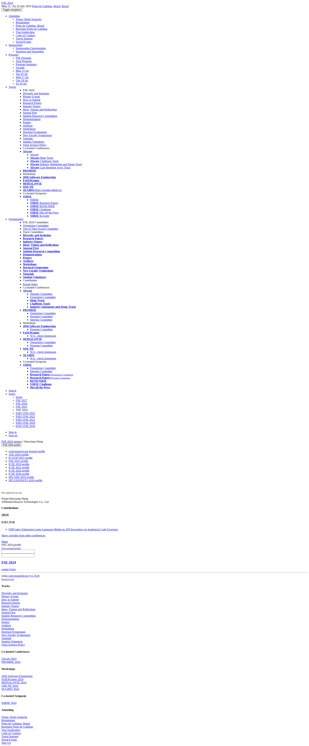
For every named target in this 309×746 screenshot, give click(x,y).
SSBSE (34, 199)
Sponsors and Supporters (30, 51)
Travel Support (24, 38)
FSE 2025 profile (18, 461)
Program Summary (26, 64)
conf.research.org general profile (27, 451)
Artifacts (28, 125)
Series (19, 397)
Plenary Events (31, 96)
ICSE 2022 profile (19, 467)
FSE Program (23, 57)
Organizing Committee (36, 225)
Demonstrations (32, 119)
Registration (22, 22)
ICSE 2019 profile (19, 464)
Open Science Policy (34, 144)
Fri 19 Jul (21, 83)
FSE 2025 (21, 406)
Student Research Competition (40, 115)
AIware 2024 (8, 658)
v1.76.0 (34, 575)
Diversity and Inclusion (36, 93)
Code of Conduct (25, 35)
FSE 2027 (21, 400)
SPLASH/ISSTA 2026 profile (25, 480)
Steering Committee (41, 293)
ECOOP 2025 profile (21, 457)
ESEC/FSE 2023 (25, 413)
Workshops (29, 128)
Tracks (12, 86)
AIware (34, 154)
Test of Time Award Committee (40, 228)
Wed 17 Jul (22, 77)
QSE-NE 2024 (9, 685)
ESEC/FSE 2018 (25, 426)
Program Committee (41, 316)
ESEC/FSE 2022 (25, 416)
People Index (30, 284)
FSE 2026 (21, 403)
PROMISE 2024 (10, 661)
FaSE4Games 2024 (12, 679)
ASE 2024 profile (19, 454)
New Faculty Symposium (37, 135)
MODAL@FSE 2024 (13, 682)
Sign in (13, 432)
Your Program (24, 61)
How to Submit (31, 99)
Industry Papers (31, 106)
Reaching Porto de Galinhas (31, 28)
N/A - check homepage (43, 335)
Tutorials (28, 138)
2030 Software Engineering (17, 676)
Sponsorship (16, 45)
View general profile (11, 548)
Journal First (30, 112)
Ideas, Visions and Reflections (40, 109)
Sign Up (6, 742)
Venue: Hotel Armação (28, 19)
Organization (16, 219)
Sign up (13, 435)
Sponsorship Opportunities (31, 48)
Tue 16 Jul (22, 74)
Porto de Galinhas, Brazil (30, 25)
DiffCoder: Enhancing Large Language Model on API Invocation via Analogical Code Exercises (63, 529)
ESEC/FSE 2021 (25, 419)
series (17, 441)
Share (4, 541)
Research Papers (32, 103)
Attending (14, 16)
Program (13, 54)
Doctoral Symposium (35, 132)
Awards (20, 67)
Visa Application (25, 32)
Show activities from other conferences (23, 535)
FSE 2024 (7, 441)
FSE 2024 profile (11, 445)
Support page (7, 579)
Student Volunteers (33, 141)
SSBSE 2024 (8, 702)
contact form (8, 569)
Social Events (23, 41)
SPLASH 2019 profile (21, 477)
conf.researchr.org (18, 575)
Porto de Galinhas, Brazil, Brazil (50, 6)
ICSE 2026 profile (19, 473)
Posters (27, 122)
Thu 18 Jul (22, 80)
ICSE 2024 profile (19, 470)
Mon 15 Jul (22, 70)
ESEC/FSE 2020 (25, 422)
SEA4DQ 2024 (10, 688)
